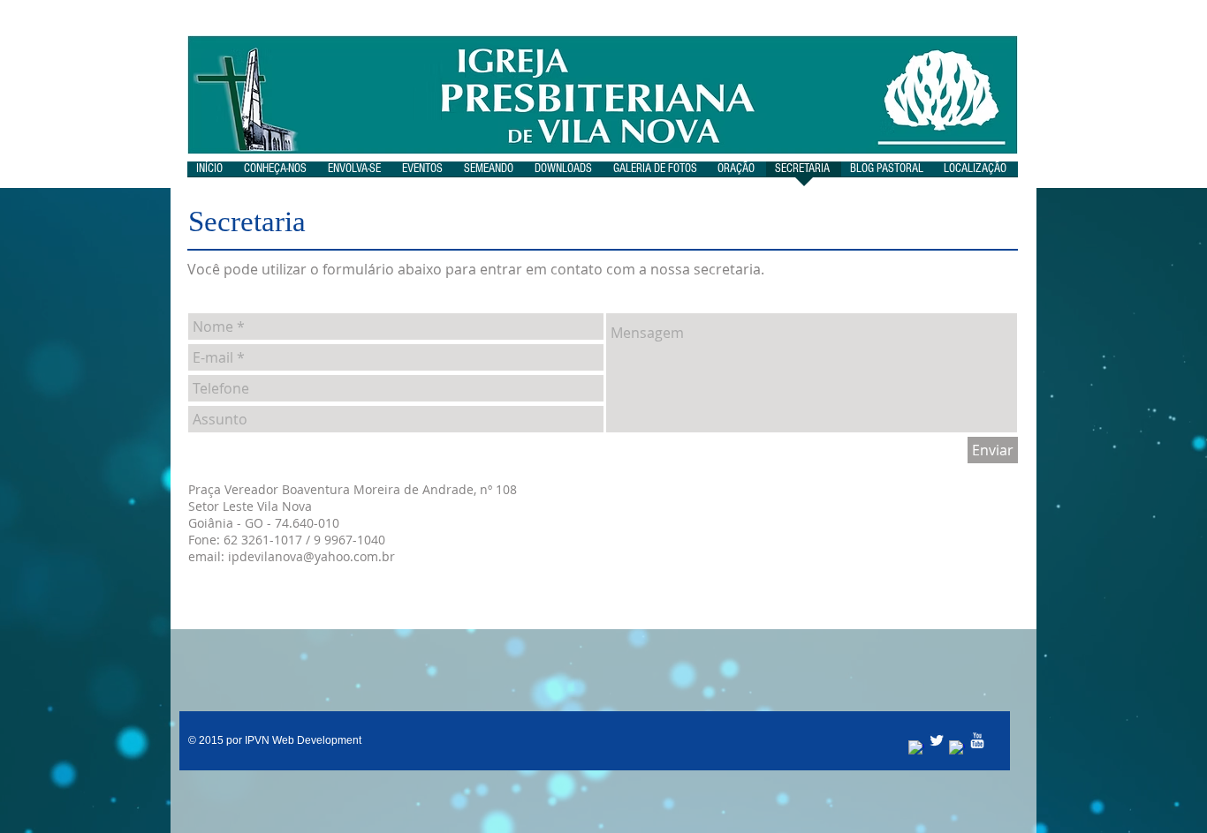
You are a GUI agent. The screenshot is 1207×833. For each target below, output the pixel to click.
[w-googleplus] (957, 748)
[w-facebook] (916, 748)
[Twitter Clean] (937, 740)
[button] (277, 174)
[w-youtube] (977, 740)
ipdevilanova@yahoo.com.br (311, 556)
